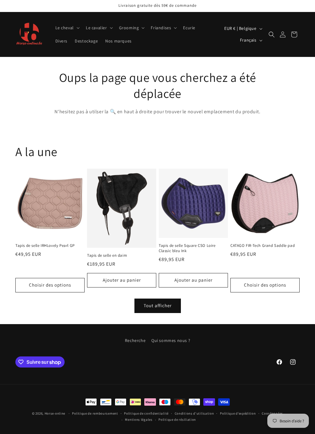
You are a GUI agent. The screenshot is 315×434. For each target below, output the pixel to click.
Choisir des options (50, 285)
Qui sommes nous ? (170, 340)
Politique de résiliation (177, 419)
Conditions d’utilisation (194, 413)
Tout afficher (158, 305)
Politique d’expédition (238, 413)
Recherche (135, 340)
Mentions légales (138, 419)
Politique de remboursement (95, 413)
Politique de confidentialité (146, 413)
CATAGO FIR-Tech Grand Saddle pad (262, 245)
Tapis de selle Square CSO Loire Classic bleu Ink (187, 248)
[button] (67, 27)
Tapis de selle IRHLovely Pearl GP (45, 245)
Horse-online (55, 413)
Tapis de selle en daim (107, 255)
